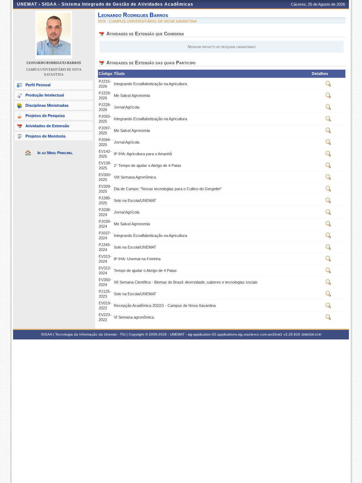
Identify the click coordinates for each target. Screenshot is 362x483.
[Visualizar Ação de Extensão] (328, 85)
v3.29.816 (292, 334)
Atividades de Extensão (47, 126)
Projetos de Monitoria (45, 136)
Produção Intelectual (44, 95)
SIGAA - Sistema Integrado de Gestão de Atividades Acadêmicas (117, 4)
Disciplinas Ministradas (47, 105)
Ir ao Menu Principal (55, 153)
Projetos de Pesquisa (45, 116)
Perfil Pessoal (38, 85)
